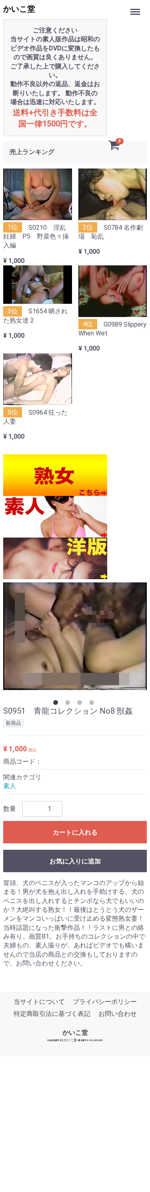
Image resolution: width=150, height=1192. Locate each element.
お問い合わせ (117, 1013)
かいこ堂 (19, 9)
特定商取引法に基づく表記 (52, 1013)
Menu (136, 7)
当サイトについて (39, 1001)
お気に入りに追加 (75, 861)
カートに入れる (75, 832)
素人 (9, 786)
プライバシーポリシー (105, 1001)
